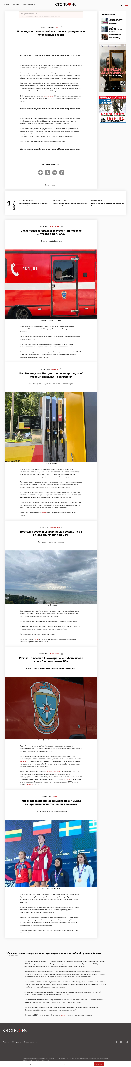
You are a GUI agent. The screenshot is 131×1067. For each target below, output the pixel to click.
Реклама (6, 5)
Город (57, 27)
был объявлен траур (54, 771)
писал (44, 513)
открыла (67, 779)
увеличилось (30, 784)
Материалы (16, 5)
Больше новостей (51, 185)
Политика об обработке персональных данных (92, 1058)
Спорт (55, 796)
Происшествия (55, 226)
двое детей (24, 761)
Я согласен (98, 1064)
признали (63, 1015)
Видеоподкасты (29, 5)
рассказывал (48, 96)
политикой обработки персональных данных (63, 1064)
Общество (54, 369)
